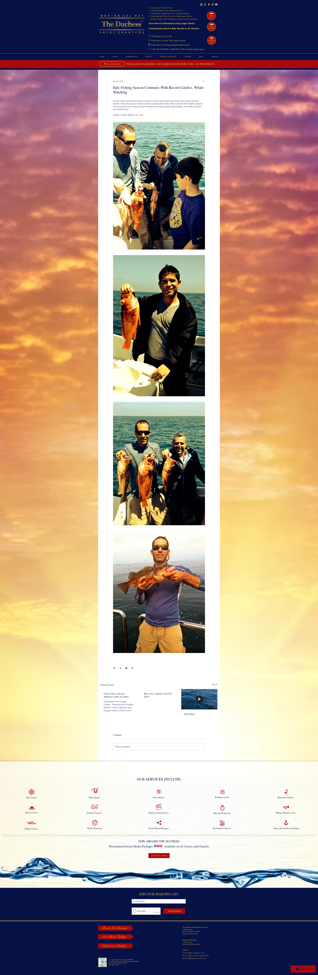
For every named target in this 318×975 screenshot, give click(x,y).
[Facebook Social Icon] (155, 846)
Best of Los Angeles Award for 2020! (158, 695)
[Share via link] (132, 668)
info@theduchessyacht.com (196, 958)
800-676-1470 (178, 49)
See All (214, 684)
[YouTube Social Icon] (161, 846)
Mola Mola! (189, 713)
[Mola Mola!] (199, 699)
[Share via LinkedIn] (126, 668)
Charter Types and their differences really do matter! (116, 695)
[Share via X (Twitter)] (120, 668)
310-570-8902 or (188, 953)
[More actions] (203, 81)
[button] (115, 56)
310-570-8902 (162, 49)
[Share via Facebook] (114, 668)
